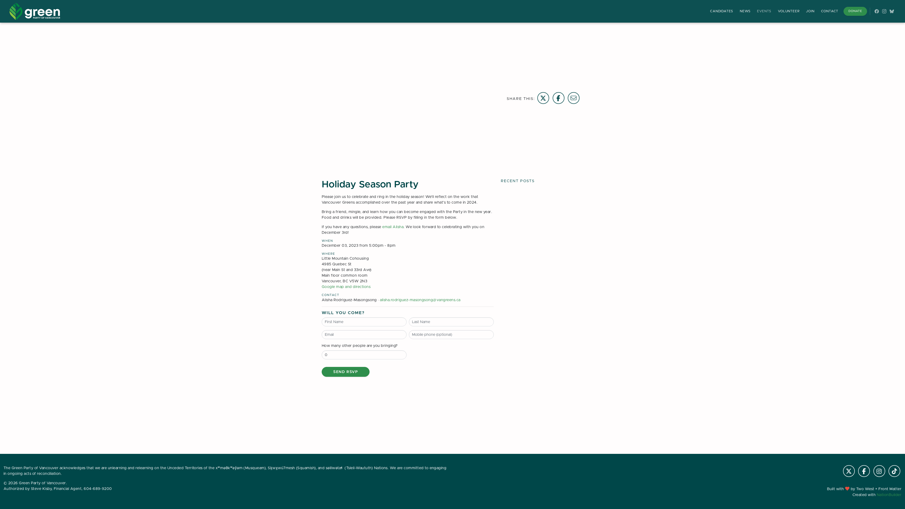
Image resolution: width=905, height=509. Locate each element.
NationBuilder (889, 495)
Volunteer (788, 11)
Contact (830, 11)
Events (764, 11)
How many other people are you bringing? (360, 346)
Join (810, 11)
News (745, 11)
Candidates (721, 11)
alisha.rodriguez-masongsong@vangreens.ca (420, 300)
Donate (855, 11)
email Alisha (392, 227)
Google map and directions (346, 287)
